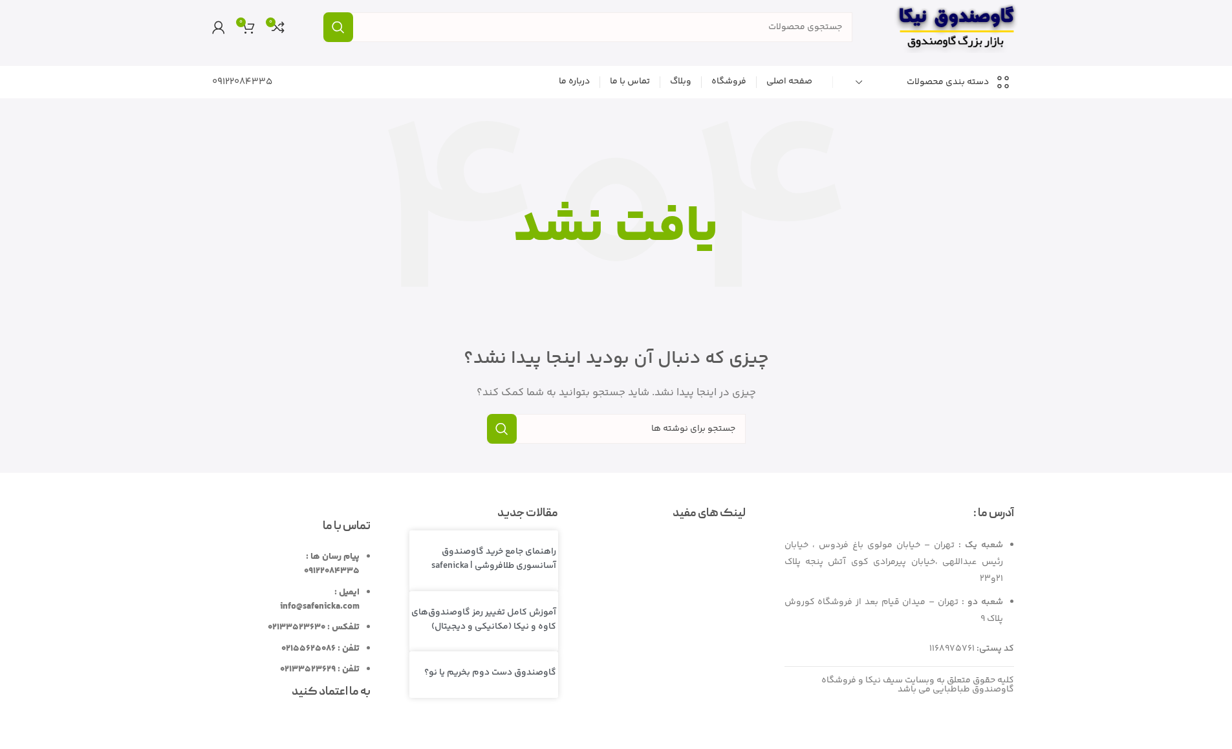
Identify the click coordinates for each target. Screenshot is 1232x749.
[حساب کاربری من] (219, 27)
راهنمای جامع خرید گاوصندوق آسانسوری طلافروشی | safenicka (493, 559)
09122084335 (242, 81)
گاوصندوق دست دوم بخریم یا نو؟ (490, 673)
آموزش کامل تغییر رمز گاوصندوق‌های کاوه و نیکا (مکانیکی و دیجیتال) (483, 619)
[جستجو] (338, 27)
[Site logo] (956, 26)
